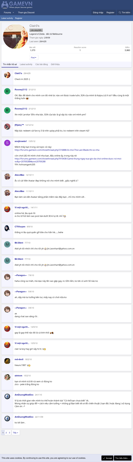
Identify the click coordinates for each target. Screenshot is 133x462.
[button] (13, 12)
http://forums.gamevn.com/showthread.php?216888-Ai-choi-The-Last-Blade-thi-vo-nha (57, 149)
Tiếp (14, 432)
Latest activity (7, 18)
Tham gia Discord (26, 12)
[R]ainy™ (19, 124)
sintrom (18, 375)
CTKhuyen (20, 226)
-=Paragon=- (21, 275)
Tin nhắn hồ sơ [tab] (10, 64)
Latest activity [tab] (26, 64)
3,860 (127, 50)
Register (18, 18)
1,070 (32, 50)
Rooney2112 (21, 89)
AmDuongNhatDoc (24, 394)
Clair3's (18, 73)
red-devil (19, 359)
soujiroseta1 (21, 141)
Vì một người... (22, 207)
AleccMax (19, 174)
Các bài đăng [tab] (41, 64)
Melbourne (57, 33)
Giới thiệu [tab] (55, 64)
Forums (7, 12)
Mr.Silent (19, 242)
